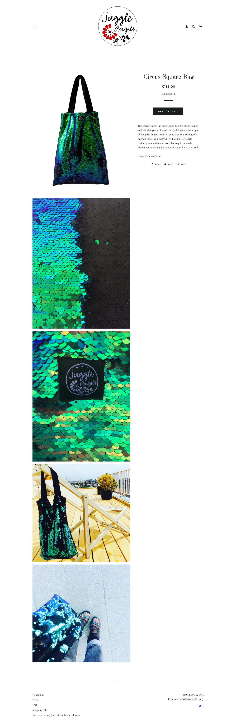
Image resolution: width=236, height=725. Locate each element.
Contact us (38, 694)
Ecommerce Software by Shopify (186, 699)
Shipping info (39, 709)
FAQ (34, 704)
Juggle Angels (196, 694)
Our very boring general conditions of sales (56, 715)
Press (35, 699)
